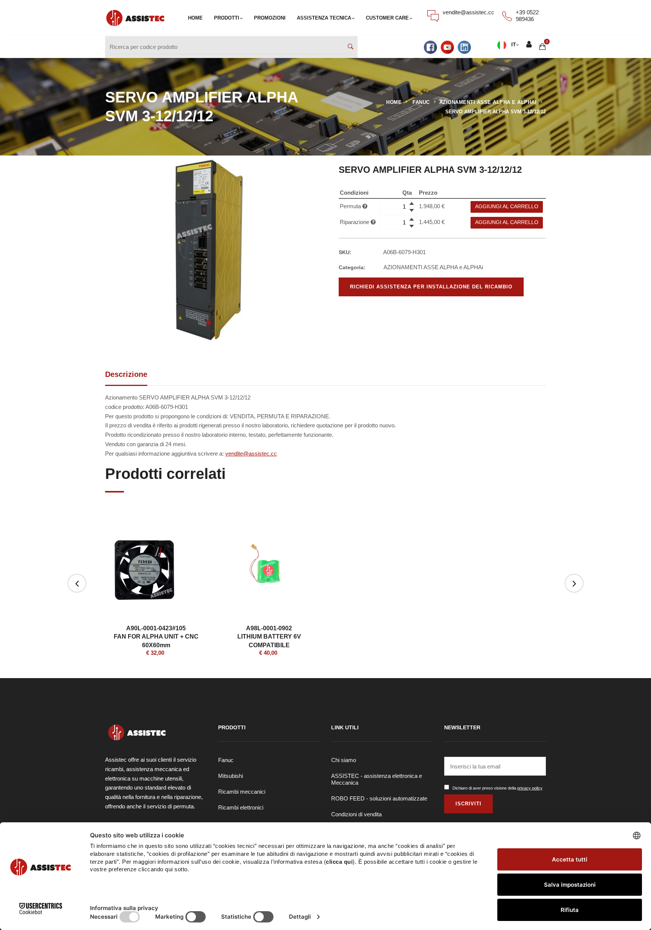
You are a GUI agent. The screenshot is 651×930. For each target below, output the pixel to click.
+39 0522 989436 (527, 15)
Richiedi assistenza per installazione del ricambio (431, 287)
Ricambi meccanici (241, 791)
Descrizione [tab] (126, 374)
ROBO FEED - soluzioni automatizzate (379, 798)
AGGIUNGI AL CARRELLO (506, 206)
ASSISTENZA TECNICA (324, 18)
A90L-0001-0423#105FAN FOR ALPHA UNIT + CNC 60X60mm (156, 636)
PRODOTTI (226, 18)
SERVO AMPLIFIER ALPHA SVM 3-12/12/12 (495, 111)
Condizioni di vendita (356, 814)
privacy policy (529, 788)
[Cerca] (350, 47)
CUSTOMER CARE (387, 18)
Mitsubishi (230, 776)
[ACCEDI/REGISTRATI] (529, 45)
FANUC (421, 102)
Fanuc (226, 760)
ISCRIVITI (468, 804)
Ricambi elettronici (240, 807)
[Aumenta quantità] (412, 203)
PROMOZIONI (270, 18)
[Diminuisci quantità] (412, 209)
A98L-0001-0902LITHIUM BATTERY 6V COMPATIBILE (269, 636)
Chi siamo (343, 760)
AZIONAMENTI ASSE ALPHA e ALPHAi (488, 102)
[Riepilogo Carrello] (542, 47)
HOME (195, 18)
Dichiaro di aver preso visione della (497, 788)
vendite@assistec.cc (468, 12)
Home (394, 102)
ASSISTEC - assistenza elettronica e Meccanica (376, 779)
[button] (208, 322)
